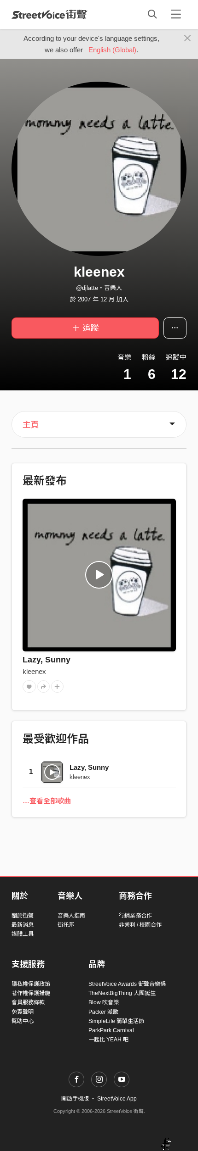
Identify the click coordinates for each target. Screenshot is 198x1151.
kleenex (34, 671)
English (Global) (112, 50)
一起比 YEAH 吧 (108, 1039)
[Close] (187, 38)
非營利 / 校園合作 (140, 925)
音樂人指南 (71, 915)
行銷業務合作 (135, 915)
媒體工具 (23, 934)
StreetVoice (49, 14)
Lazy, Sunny (46, 659)
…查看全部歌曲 (47, 801)
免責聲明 (23, 1012)
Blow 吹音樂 (103, 1002)
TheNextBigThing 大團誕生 (122, 993)
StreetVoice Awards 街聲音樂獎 (127, 984)
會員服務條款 (28, 1002)
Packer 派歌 (103, 1012)
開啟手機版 (75, 1098)
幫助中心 (23, 1021)
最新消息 (23, 925)
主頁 (31, 424)
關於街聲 (23, 915)
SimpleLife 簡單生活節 (116, 1021)
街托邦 (66, 925)
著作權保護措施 (31, 993)
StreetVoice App (117, 1098)
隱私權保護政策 (31, 984)
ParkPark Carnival (111, 1030)
